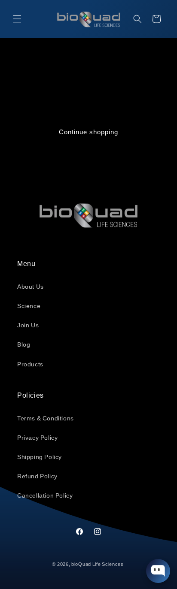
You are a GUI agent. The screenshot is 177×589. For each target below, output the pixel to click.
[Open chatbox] (158, 571)
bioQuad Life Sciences (97, 564)
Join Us (28, 325)
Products (30, 364)
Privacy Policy (37, 437)
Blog (23, 344)
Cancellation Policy (45, 495)
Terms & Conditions (45, 418)
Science (28, 305)
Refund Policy (37, 476)
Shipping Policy (39, 456)
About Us (30, 286)
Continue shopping (88, 132)
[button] (17, 18)
